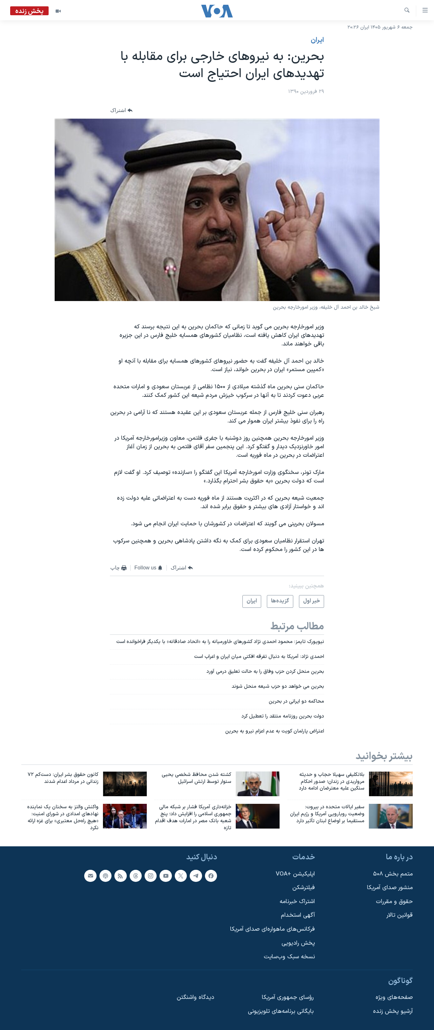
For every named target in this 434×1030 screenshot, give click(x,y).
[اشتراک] (90, 875)
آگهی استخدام (298, 915)
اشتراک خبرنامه (297, 901)
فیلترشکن (303, 887)
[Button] (121, 110)
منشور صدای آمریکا (390, 887)
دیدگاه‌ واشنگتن (195, 997)
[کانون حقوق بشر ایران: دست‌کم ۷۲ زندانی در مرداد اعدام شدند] (125, 783)
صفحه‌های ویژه (394, 997)
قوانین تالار (399, 915)
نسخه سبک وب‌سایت (289, 957)
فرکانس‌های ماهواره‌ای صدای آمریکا (272, 929)
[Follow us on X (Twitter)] (181, 875)
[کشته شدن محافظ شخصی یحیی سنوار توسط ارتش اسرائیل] (258, 783)
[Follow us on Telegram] (196, 875)
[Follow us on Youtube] (165, 875)
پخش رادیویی (298, 943)
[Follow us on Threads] (136, 875)
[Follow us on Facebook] (211, 875)
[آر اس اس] (120, 875)
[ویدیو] (58, 11)
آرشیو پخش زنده (393, 1011)
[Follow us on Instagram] (151, 875)
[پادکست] (105, 875)
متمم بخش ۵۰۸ (393, 873)
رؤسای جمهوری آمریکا (288, 997)
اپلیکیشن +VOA (295, 873)
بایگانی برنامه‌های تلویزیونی (281, 1011)
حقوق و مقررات (394, 901)
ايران (317, 40)
